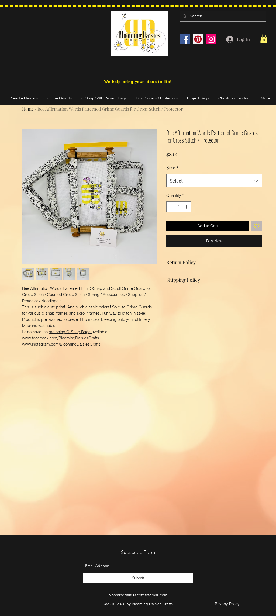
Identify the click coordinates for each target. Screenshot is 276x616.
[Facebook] (185, 39)
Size (172, 167)
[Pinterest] (198, 39)
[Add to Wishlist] (256, 226)
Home (28, 109)
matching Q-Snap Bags (70, 331)
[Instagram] (211, 39)
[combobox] (214, 181)
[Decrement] (170, 207)
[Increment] (187, 207)
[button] (264, 38)
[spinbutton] (178, 207)
